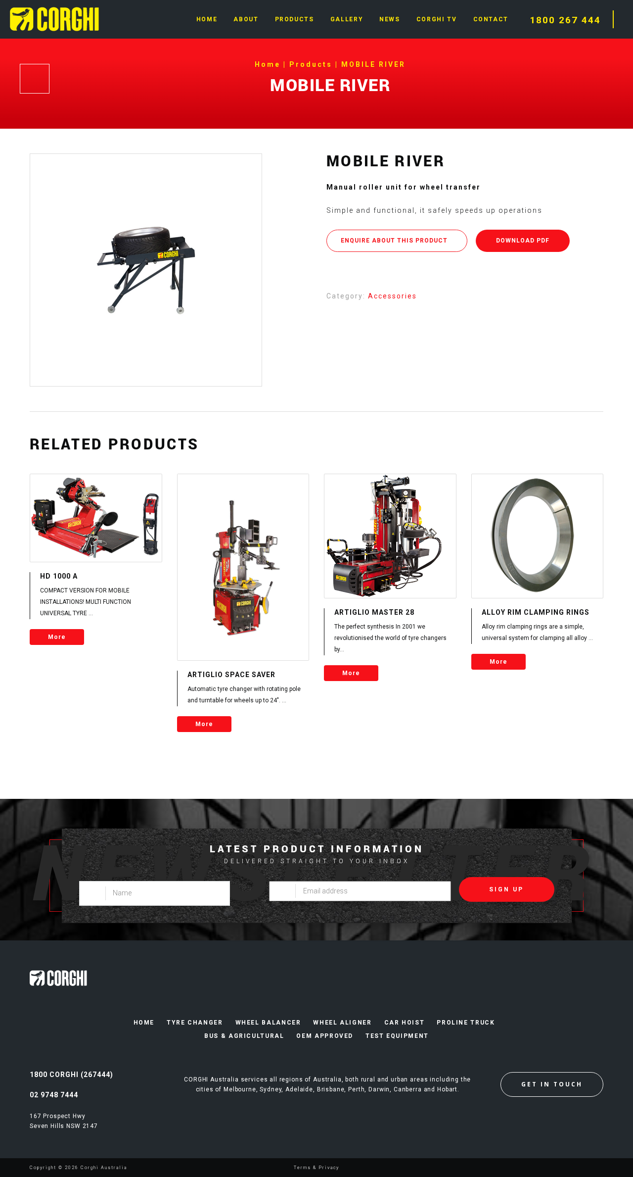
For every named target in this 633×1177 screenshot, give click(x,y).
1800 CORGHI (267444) (71, 1075)
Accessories (392, 296)
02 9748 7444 (54, 1095)
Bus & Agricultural (244, 1035)
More (57, 637)
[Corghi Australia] (54, 18)
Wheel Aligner (342, 1022)
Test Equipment (397, 1035)
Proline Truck (466, 1022)
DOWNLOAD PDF (522, 240)
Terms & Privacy (316, 1167)
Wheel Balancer (268, 1022)
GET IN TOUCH (552, 1084)
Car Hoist (404, 1022)
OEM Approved (324, 1035)
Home (144, 1022)
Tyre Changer (195, 1022)
